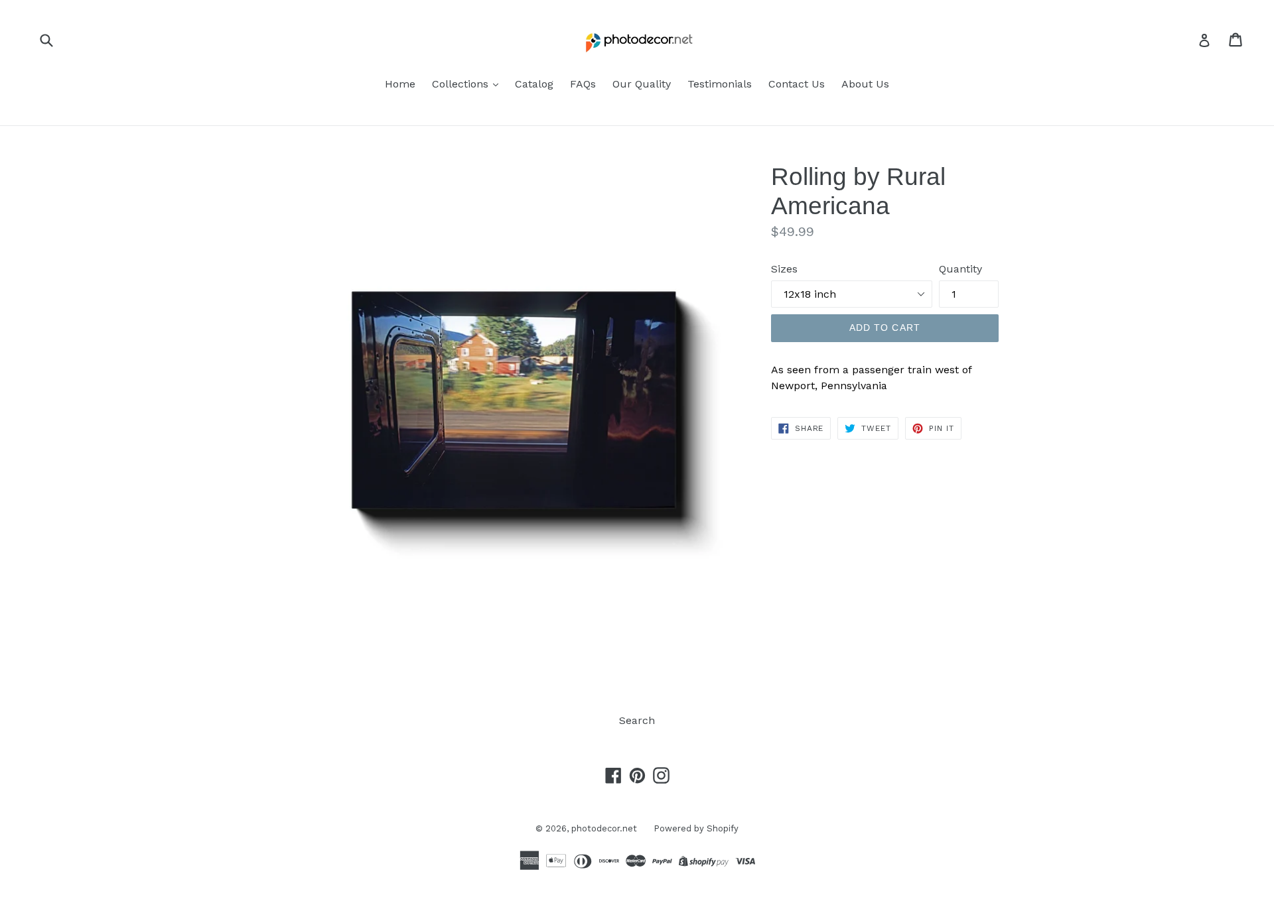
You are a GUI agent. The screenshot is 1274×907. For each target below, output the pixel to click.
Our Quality (641, 84)
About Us (865, 84)
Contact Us (796, 84)
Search (637, 720)
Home (400, 84)
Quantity (960, 269)
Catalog (534, 84)
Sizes (784, 269)
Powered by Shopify (696, 828)
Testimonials (719, 84)
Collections (462, 84)
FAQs (583, 84)
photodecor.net (604, 828)
